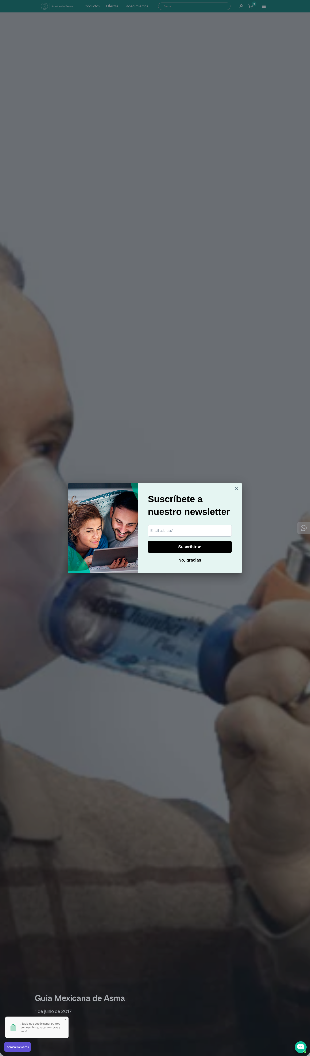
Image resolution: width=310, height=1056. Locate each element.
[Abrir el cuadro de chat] (301, 1047)
